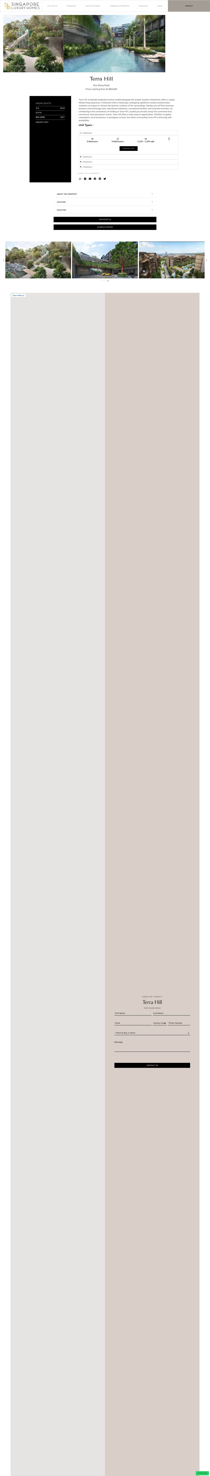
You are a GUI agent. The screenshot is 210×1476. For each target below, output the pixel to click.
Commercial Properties (119, 6)
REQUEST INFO (42, 122)
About (160, 6)
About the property (67, 194)
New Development (93, 6)
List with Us (52, 6)
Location (61, 202)
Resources (143, 6)
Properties (71, 6)
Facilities (61, 210)
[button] (80, 178)
